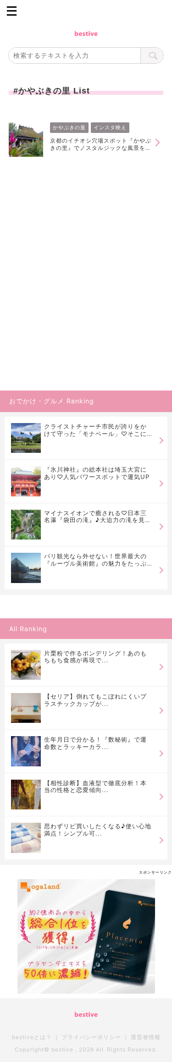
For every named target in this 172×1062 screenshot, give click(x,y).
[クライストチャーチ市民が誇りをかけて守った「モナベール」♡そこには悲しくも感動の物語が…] (26, 438)
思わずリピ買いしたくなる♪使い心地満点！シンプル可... (97, 829)
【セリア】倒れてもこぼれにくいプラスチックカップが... (95, 700)
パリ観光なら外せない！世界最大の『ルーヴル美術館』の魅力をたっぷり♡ (95, 560)
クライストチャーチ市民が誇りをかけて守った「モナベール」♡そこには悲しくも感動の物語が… (95, 430)
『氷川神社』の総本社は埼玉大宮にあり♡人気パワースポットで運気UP (97, 473)
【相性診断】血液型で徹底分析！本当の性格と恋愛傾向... (95, 786)
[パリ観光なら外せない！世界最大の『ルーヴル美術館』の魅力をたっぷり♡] (26, 568)
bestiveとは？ (32, 1037)
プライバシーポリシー (91, 1037)
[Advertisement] (86, 298)
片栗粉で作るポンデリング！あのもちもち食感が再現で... (95, 656)
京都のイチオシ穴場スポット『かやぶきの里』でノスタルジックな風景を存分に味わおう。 (100, 144)
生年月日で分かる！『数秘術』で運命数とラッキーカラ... (95, 743)
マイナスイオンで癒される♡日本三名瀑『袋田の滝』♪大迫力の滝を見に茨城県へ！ (97, 517)
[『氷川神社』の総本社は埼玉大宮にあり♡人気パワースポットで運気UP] (26, 481)
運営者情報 (146, 1037)
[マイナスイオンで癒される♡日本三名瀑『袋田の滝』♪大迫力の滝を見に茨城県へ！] (26, 524)
